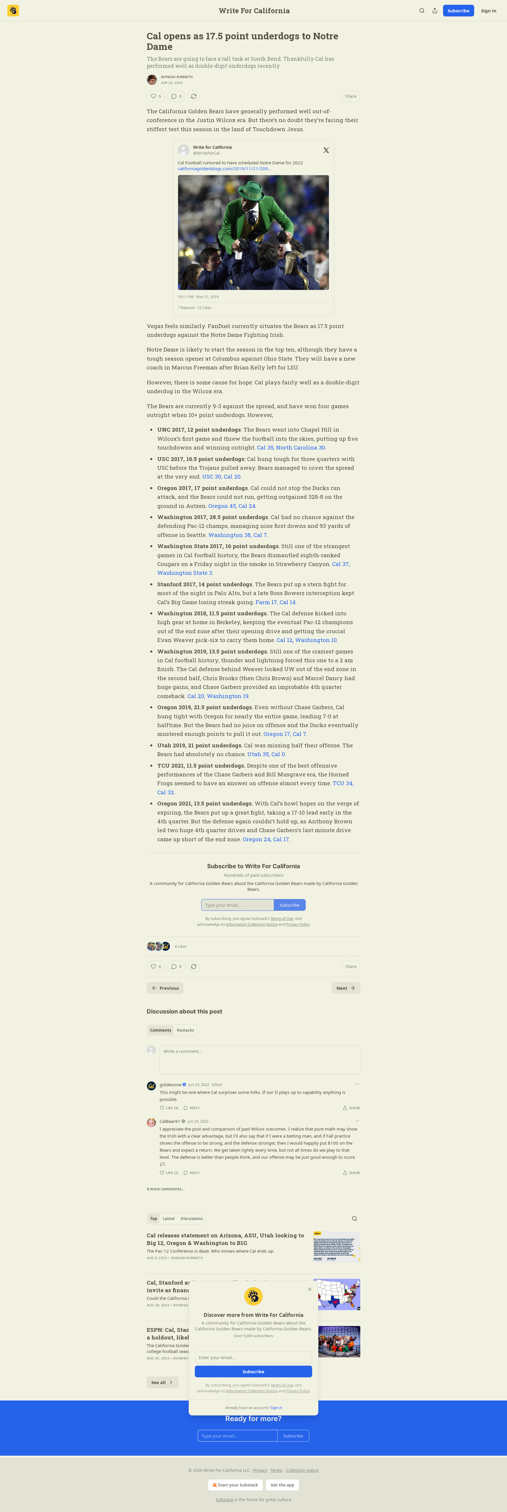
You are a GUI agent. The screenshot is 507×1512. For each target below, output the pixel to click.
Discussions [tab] (192, 1218)
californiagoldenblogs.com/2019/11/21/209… (224, 168)
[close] (310, 1289)
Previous (169, 988)
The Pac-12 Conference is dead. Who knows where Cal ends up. (210, 1251)
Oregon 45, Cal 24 (232, 505)
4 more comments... (166, 1189)
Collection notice (302, 1470)
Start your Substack (238, 1485)
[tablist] (172, 1030)
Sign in (488, 10)
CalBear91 (170, 1121)
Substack (224, 1499)
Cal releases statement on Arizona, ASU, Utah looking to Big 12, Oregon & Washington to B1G (225, 1238)
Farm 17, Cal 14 (276, 602)
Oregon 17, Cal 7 (284, 733)
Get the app (282, 1485)
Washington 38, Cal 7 (237, 534)
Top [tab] (153, 1218)
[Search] (422, 10)
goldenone (170, 1084)
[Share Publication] (435, 10)
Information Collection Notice (252, 1390)
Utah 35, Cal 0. (266, 754)
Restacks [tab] (185, 1030)
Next (342, 988)
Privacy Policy (298, 1390)
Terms (277, 1470)
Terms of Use (282, 1385)
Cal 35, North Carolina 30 (291, 447)
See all (158, 1382)
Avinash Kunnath (176, 77)
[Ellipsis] (357, 1084)
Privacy (260, 1470)
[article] (253, 1250)
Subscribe (458, 10)
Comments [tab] (160, 1030)
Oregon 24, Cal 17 (266, 839)
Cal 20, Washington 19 (218, 696)
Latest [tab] (169, 1218)
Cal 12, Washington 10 (306, 639)
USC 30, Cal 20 (221, 476)
